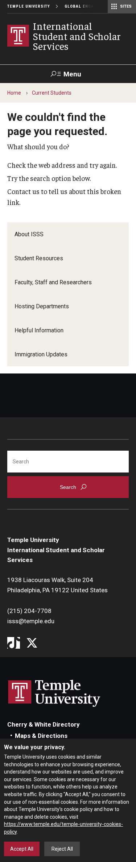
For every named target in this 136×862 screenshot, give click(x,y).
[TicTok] (13, 643)
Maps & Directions (41, 735)
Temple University (28, 6)
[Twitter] (31, 643)
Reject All (62, 849)
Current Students (51, 93)
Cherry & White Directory (43, 724)
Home (14, 93)
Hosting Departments (42, 306)
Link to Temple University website (54, 693)
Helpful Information (39, 330)
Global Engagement (88, 6)
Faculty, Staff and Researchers (53, 282)
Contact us (23, 191)
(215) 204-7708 (29, 610)
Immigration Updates (41, 354)
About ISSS (29, 234)
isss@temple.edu (30, 621)
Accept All (21, 849)
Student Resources (39, 258)
